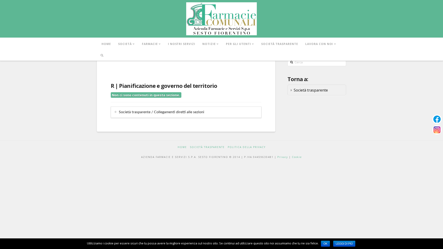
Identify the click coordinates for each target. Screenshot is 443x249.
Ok (325, 243)
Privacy (282, 157)
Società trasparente (311, 90)
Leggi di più (344, 243)
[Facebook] (437, 119)
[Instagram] (437, 129)
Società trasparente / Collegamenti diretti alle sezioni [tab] (161, 112)
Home (182, 147)
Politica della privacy (247, 147)
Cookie (297, 157)
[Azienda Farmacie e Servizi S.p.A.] (221, 18)
